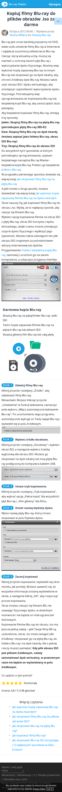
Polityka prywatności (49, 775)
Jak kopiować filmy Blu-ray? (29, 735)
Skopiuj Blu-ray (41, 35)
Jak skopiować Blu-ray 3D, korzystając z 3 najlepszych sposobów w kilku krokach (35, 745)
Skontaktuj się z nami (15, 779)
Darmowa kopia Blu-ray (22, 309)
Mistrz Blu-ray (12, 169)
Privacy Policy (39, 789)
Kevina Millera (18, 35)
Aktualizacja (8, 775)
